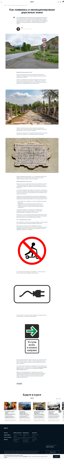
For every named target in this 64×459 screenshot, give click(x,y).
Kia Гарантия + (25, 440)
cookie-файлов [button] (25, 456)
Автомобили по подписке (16, 440)
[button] (60, 411)
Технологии (34, 439)
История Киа (34, 437)
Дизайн (33, 436)
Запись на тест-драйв (18, 434)
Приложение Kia (26, 441)
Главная (5, 5)
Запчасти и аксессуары (27, 437)
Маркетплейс (7, 435)
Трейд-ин (15, 436)
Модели (6, 432)
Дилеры (6, 439)
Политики (5, 457)
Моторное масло (26, 438)
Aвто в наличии (7, 437)
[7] (62, 2)
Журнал (9, 5)
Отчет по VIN (16, 441)
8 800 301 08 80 (50, 446)
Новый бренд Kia (35, 434)
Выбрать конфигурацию (18, 437)
